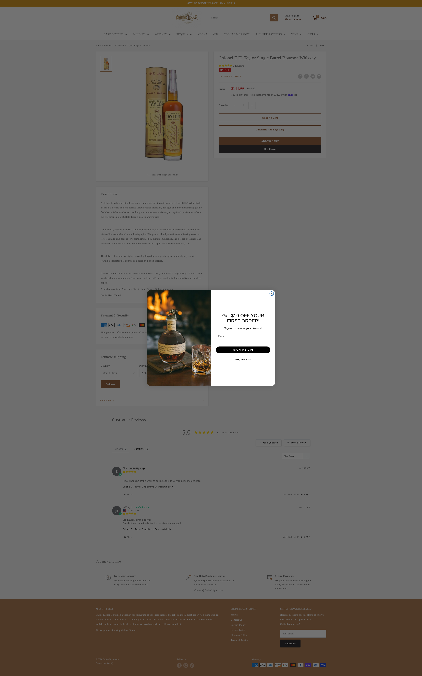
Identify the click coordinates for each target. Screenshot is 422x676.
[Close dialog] (272, 294)
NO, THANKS (243, 360)
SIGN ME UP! (243, 349)
